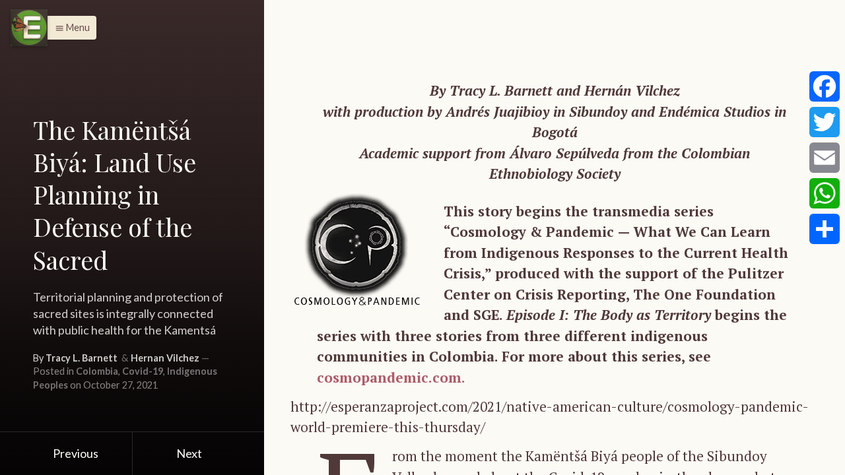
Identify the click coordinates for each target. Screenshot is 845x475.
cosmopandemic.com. (391, 377)
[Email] (824, 157)
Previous (74, 453)
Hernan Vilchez (165, 358)
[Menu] (29, 27)
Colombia (97, 371)
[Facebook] (824, 86)
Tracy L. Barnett (82, 358)
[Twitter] (824, 122)
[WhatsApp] (824, 193)
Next (190, 453)
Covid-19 (142, 371)
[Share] (824, 229)
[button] (69, 28)
